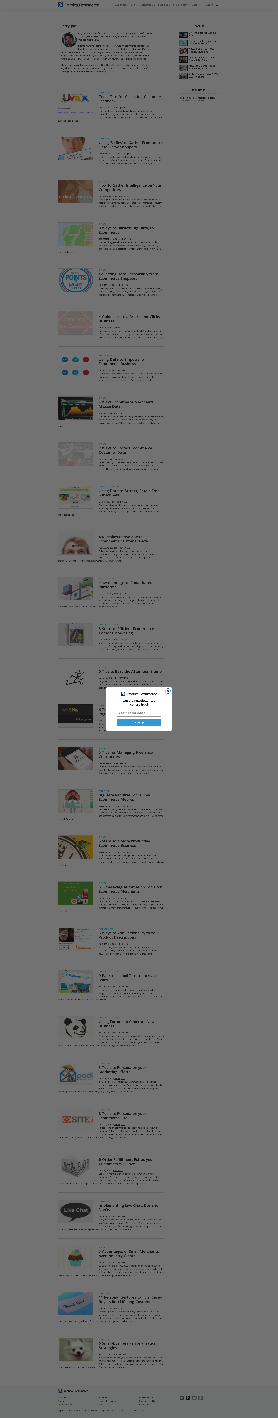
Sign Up (139, 722)
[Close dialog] (167, 691)
